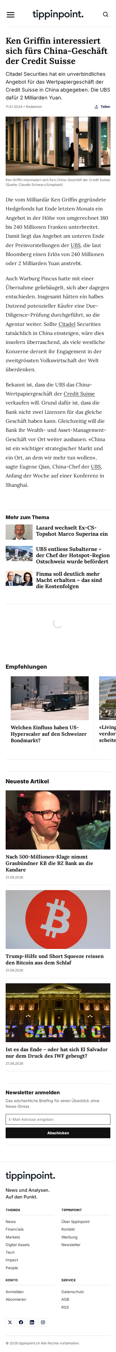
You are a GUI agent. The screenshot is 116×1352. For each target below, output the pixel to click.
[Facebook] (21, 1322)
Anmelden (15, 1291)
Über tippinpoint (75, 1221)
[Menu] (10, 15)
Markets (13, 1237)
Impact (12, 1260)
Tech (10, 1252)
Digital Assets (18, 1244)
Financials (15, 1229)
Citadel (67, 324)
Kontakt (68, 1229)
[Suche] (105, 15)
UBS (76, 245)
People (12, 1268)
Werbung (69, 1237)
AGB (65, 1299)
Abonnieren (16, 1299)
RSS (65, 1307)
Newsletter (71, 1244)
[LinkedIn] (32, 1322)
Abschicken (58, 1133)
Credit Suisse (79, 393)
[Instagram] (43, 1322)
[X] (10, 1322)
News (11, 1221)
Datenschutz (72, 1291)
